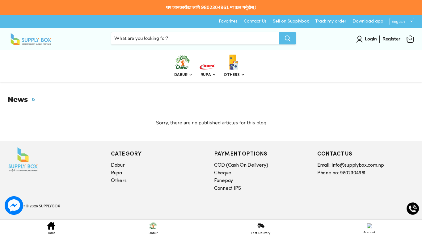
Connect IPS (227, 188)
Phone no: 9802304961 (341, 173)
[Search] (287, 38)
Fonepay (223, 180)
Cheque (222, 173)
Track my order (330, 21)
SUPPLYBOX (49, 206)
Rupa (206, 75)
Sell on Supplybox (291, 21)
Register (391, 39)
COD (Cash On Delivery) (241, 165)
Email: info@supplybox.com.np (350, 165)
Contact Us (255, 21)
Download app (367, 21)
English (398, 21)
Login (371, 39)
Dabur (181, 75)
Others (232, 75)
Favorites (228, 21)
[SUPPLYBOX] (53, 159)
